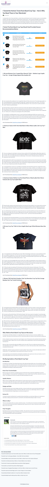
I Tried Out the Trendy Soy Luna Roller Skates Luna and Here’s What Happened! (15, 463)
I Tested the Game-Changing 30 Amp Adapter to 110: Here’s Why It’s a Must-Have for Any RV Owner (19, 468)
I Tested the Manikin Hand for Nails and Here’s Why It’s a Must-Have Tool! (14, 475)
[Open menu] (47, 3)
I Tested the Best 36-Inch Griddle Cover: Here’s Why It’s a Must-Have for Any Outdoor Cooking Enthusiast (21, 443)
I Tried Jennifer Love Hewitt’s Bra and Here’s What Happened (12, 465)
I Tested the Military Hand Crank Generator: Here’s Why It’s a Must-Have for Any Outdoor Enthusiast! (19, 458)
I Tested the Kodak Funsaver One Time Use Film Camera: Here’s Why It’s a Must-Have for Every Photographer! (21, 453)
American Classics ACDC (10, 125)
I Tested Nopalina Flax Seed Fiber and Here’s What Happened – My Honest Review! (17, 440)
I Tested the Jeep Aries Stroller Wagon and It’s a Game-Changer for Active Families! (16, 470)
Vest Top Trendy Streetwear (14, 280)
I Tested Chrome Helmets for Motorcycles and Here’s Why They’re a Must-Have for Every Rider (19, 441)
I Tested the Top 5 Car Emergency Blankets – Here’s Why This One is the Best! (15, 456)
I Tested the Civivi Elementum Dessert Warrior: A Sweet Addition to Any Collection (16, 460)
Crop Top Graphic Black (15, 179)
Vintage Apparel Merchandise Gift (22, 75)
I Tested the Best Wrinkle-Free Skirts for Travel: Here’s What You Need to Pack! (15, 472)
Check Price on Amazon (40, 45)
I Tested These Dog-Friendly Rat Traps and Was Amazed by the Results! (15, 444)
